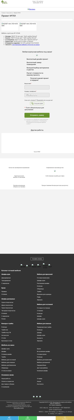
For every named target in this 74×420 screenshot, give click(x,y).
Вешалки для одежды (44, 294)
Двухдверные (6, 278)
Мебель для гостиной (8, 359)
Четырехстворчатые (8, 310)
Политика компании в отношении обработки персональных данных (18, 402)
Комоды (4, 327)
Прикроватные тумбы (44, 327)
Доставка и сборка (7, 384)
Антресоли (5, 335)
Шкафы (39, 316)
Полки (3, 319)
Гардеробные (41, 365)
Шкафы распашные (8, 299)
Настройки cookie (19, 408)
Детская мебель (42, 368)
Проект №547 (37, 151)
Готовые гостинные (43, 308)
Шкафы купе (5, 274)
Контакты (40, 384)
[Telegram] (40, 396)
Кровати (40, 338)
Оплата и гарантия (7, 381)
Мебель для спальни (44, 323)
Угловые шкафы (6, 354)
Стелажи (40, 310)
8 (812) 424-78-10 (38, 2)
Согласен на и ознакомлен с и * (37, 121)
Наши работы (9, 12)
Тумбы (39, 291)
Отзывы (39, 378)
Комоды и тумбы (7, 323)
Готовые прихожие (43, 278)
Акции (39, 381)
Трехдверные (6, 280)
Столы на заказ (6, 370)
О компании (5, 387)
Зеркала (39, 300)
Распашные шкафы (43, 283)
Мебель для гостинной (45, 304)
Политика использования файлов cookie (19, 405)
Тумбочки (4, 330)
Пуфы (39, 297)
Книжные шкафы (42, 370)
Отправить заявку (37, 115)
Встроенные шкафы (43, 351)
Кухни (3, 288)
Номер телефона (30, 91)
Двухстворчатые (7, 305)
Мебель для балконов (8, 365)
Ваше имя (27, 83)
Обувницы (40, 289)
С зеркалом (5, 283)
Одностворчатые (7, 302)
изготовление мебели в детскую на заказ (26, 44)
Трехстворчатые (7, 308)
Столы (3, 338)
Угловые (4, 294)
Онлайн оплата (37, 259)
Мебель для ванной (43, 362)
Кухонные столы (6, 341)
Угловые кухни (41, 354)
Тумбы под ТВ (6, 332)
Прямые (4, 291)
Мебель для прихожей (45, 274)
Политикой (43, 121)
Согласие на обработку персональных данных (19, 406)
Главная (3, 12)
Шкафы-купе (41, 280)
